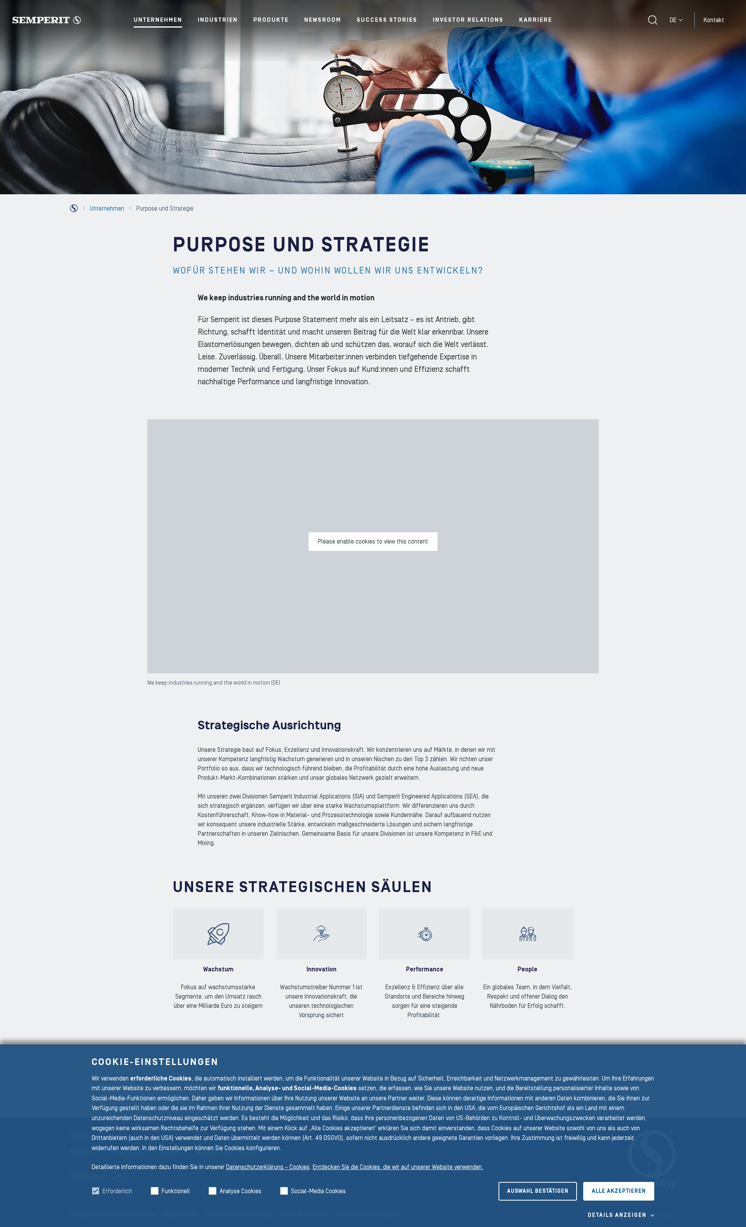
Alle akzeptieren (619, 1191)
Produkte (271, 20)
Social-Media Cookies (318, 1191)
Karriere (535, 20)
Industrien (218, 20)
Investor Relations (468, 20)
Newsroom (322, 20)
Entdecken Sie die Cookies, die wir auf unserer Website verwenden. (398, 1167)
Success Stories (387, 20)
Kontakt (714, 19)
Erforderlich (117, 1191)
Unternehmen (158, 20)
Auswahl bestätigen (537, 1191)
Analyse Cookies (240, 1191)
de (673, 20)
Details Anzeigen (617, 1215)
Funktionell (176, 1191)
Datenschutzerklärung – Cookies (268, 1167)
